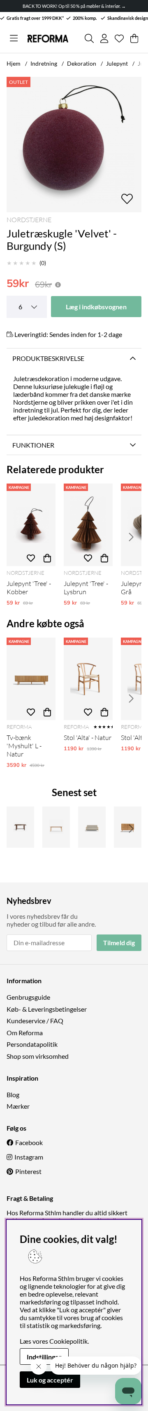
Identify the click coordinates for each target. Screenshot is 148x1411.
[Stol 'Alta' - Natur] (88, 679)
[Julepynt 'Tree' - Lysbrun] (88, 525)
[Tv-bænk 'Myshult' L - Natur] (31, 679)
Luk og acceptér (50, 1380)
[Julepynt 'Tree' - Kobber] (31, 525)
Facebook (29, 1142)
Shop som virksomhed (38, 1056)
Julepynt (117, 63)
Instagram (28, 1157)
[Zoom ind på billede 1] (74, 144)
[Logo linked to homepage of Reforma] (48, 39)
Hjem (14, 63)
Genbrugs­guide (28, 997)
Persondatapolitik (32, 1044)
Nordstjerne (29, 220)
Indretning (43, 63)
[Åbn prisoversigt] (58, 284)
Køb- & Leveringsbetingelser (47, 1009)
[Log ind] (104, 38)
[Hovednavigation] (14, 38)
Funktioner (33, 445)
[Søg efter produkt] (89, 38)
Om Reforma (25, 1032)
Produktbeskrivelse (48, 358)
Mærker (18, 1106)
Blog (13, 1094)
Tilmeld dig (119, 942)
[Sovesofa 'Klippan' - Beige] (92, 827)
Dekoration (81, 63)
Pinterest (28, 1171)
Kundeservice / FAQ (35, 1020)
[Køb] (47, 558)
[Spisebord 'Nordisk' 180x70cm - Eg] (56, 827)
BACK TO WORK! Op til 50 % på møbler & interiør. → (74, 6)
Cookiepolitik (68, 1341)
